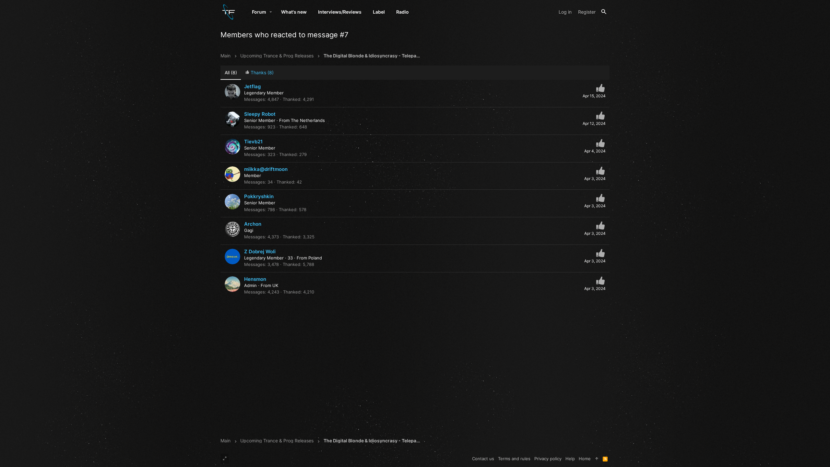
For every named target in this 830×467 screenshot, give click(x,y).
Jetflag (252, 86)
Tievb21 (253, 141)
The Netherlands (308, 120)
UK (275, 285)
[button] (271, 12)
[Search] (604, 11)
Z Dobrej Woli (260, 251)
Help (570, 458)
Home (585, 458)
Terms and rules (514, 458)
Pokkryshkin (259, 196)
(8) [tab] (231, 72)
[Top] (597, 458)
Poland (315, 257)
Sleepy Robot (260, 114)
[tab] (259, 73)
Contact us (483, 458)
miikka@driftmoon (266, 169)
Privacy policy (548, 458)
